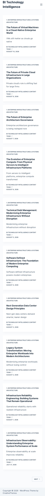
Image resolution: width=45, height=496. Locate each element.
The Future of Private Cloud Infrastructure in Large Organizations (20, 75)
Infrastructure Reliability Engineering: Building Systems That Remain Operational (22, 398)
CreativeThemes (10, 493)
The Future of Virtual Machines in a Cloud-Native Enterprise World (22, 30)
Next (36, 479)
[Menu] (41, 5)
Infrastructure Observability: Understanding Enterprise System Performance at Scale (21, 443)
